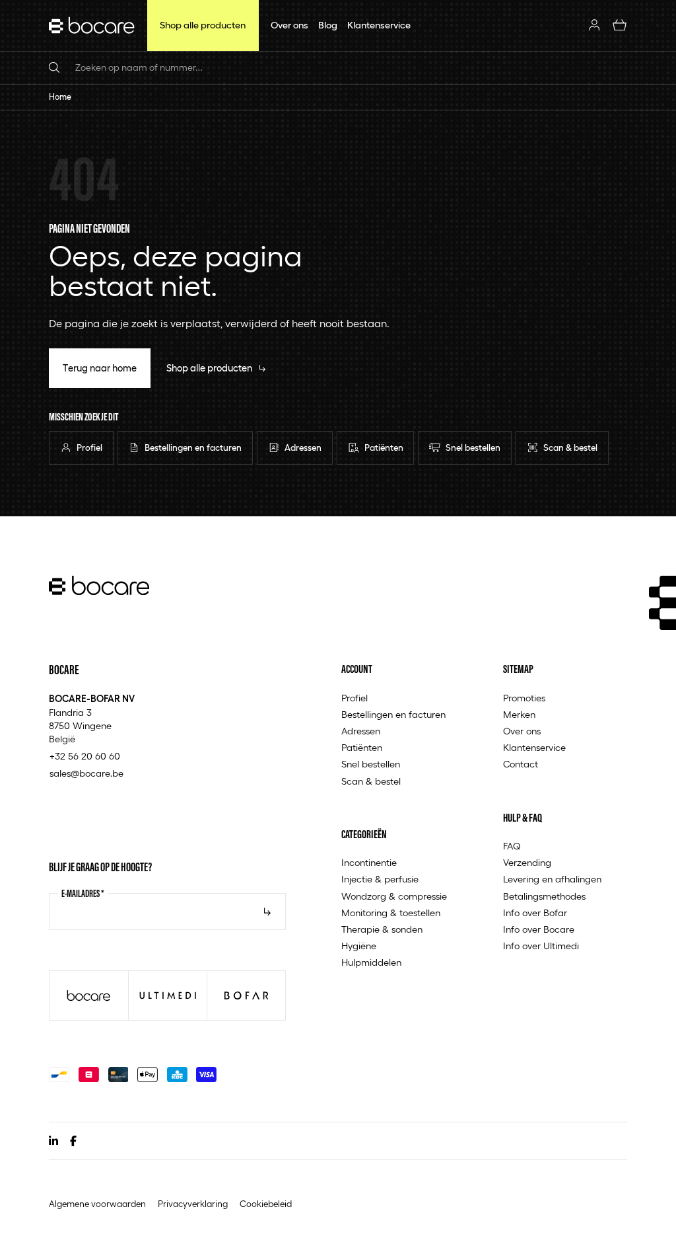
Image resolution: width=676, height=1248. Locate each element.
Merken (519, 714)
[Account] (594, 25)
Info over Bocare (538, 929)
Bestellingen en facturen (393, 714)
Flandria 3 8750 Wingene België (92, 718)
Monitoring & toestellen (390, 912)
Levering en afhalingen (552, 878)
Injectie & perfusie (380, 878)
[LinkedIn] (53, 1141)
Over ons (522, 730)
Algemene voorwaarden (97, 1203)
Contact (520, 763)
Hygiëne (358, 945)
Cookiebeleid (266, 1203)
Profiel (354, 697)
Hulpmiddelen (371, 962)
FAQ (512, 845)
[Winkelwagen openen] (619, 25)
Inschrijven (267, 911)
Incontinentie (369, 862)
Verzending (527, 862)
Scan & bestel (371, 781)
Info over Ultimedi (541, 945)
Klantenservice (534, 747)
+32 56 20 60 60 (85, 755)
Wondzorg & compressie (394, 896)
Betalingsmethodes (544, 896)
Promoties (524, 697)
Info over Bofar (535, 912)
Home (60, 97)
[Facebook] (73, 1141)
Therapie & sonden (381, 929)
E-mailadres (82, 893)
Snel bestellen (370, 763)
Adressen (360, 730)
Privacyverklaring (193, 1203)
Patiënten (361, 747)
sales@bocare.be (86, 773)
